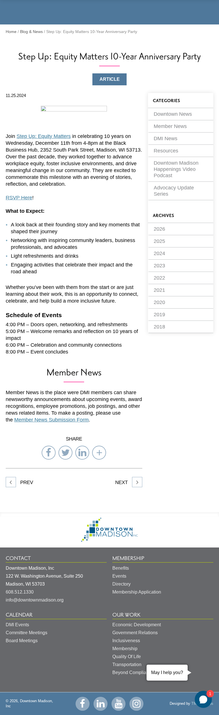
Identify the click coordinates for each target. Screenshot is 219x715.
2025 (159, 241)
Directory (121, 584)
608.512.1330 (20, 592)
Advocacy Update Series (174, 191)
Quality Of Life (126, 656)
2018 (159, 327)
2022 (159, 278)
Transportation (126, 664)
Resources (166, 151)
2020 (159, 302)
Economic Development (136, 624)
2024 (159, 253)
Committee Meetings (26, 632)
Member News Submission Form (51, 420)
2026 (159, 229)
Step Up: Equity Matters (44, 136)
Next (122, 482)
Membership (128, 558)
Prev (26, 482)
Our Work (126, 615)
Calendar (19, 615)
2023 (159, 265)
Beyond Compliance (133, 672)
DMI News (165, 138)
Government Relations (135, 632)
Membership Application (136, 592)
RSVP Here (19, 198)
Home (11, 31)
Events (119, 576)
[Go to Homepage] (109, 540)
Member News (170, 126)
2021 (159, 290)
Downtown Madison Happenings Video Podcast (176, 169)
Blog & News (31, 31)
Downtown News (173, 114)
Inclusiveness (126, 640)
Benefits (120, 568)
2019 (159, 314)
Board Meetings (22, 640)
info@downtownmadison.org (35, 600)
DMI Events (17, 624)
